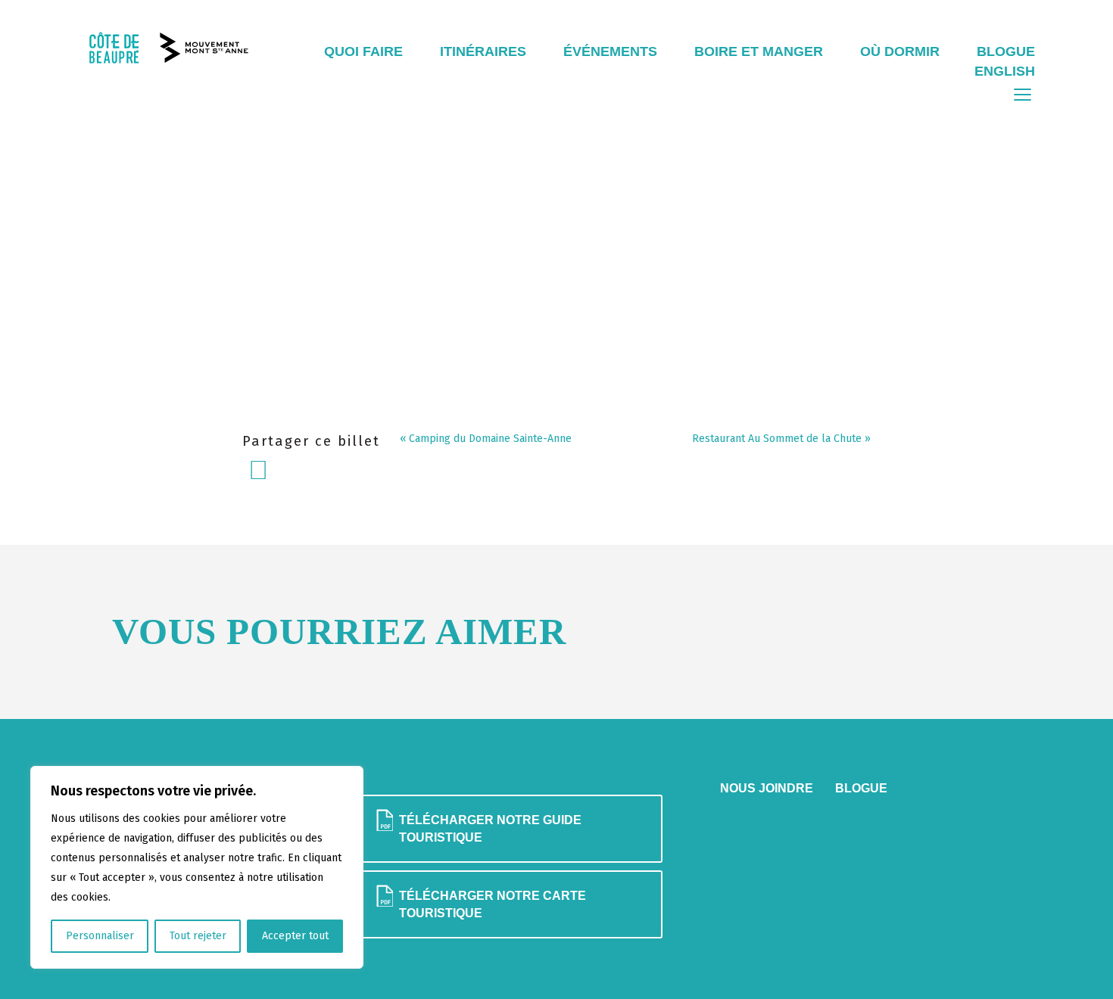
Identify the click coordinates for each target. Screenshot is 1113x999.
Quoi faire (363, 51)
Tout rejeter (198, 935)
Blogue (1006, 51)
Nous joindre (766, 788)
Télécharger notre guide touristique (490, 828)
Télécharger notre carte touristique (492, 904)
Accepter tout (295, 935)
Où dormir (900, 51)
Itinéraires (483, 51)
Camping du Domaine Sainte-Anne (490, 438)
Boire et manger (758, 51)
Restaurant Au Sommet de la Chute (777, 438)
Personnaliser (100, 935)
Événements (610, 51)
